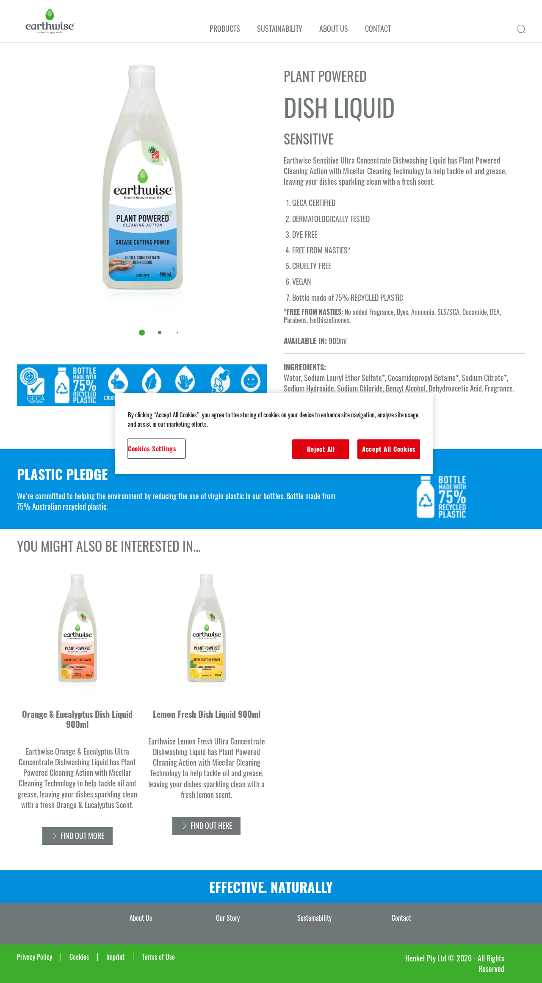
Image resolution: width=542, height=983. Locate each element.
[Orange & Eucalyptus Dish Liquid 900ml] (77, 712)
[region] (274, 433)
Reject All (321, 448)
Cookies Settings (152, 448)
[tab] (142, 333)
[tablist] (142, 332)
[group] (142, 203)
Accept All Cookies (388, 448)
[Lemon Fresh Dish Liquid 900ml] (206, 712)
